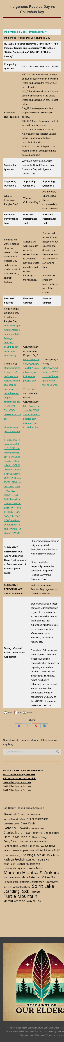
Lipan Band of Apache (14, 868)
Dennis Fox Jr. (40, 837)
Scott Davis (52, 882)
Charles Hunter (36, 828)
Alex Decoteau (33, 814)
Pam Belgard (11, 882)
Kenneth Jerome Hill (37, 859)
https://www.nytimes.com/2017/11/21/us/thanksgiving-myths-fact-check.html (50, 376)
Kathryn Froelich (14, 859)
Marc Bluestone (12, 877)
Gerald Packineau (29, 845)
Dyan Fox (23, 841)
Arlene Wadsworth (37, 819)
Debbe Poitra (51, 832)
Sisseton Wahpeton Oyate (17, 886)
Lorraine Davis (34, 868)
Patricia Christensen (32, 882)
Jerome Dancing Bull (13, 850)
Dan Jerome (34, 832)
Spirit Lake (43, 886)
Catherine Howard (16, 828)
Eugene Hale (11, 845)
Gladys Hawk (48, 845)
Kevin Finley (9, 863)
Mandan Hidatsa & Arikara (31, 872)
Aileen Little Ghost (14, 814)
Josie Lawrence (11, 855)
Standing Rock (16, 891)
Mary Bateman (31, 877)
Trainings (35, 891)
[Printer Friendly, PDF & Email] (18, 712)
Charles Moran (14, 832)
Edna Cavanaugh (38, 841)
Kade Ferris (53, 855)
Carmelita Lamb (11, 823)
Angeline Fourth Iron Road (14, 819)
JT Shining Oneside (33, 855)
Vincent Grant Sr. (14, 901)
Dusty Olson (10, 841)
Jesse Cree (28, 850)
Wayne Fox (34, 901)
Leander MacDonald (28, 864)
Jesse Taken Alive (47, 850)
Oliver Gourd (50, 877)
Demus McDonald (17, 837)
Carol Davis (28, 823)
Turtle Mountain (20, 896)
